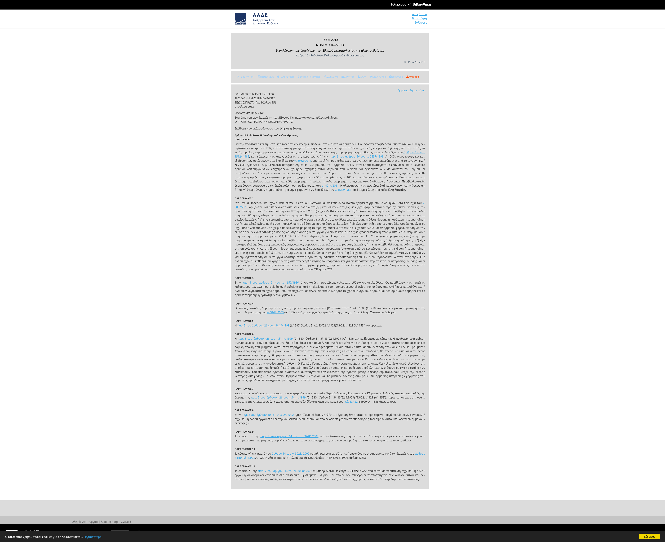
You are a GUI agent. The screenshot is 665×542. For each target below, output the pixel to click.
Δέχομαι (649, 537)
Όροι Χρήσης (109, 522)
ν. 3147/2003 (275, 312)
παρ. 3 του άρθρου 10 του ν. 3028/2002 (268, 415)
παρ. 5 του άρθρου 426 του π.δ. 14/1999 (263, 325)
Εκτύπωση (397, 76)
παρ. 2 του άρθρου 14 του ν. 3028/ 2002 (289, 436)
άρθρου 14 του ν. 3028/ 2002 (290, 453)
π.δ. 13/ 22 (351, 402)
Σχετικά (126, 522)
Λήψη (363, 76)
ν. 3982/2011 (302, 161)
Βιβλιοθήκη (419, 18)
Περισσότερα (92, 537)
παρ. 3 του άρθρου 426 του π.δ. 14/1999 (265, 339)
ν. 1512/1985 (343, 190)
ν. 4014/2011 (330, 185)
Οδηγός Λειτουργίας (85, 522)
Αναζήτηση (419, 14)
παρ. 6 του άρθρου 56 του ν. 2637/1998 (357, 156)
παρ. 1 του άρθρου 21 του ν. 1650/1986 (270, 282)
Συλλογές (421, 22)
